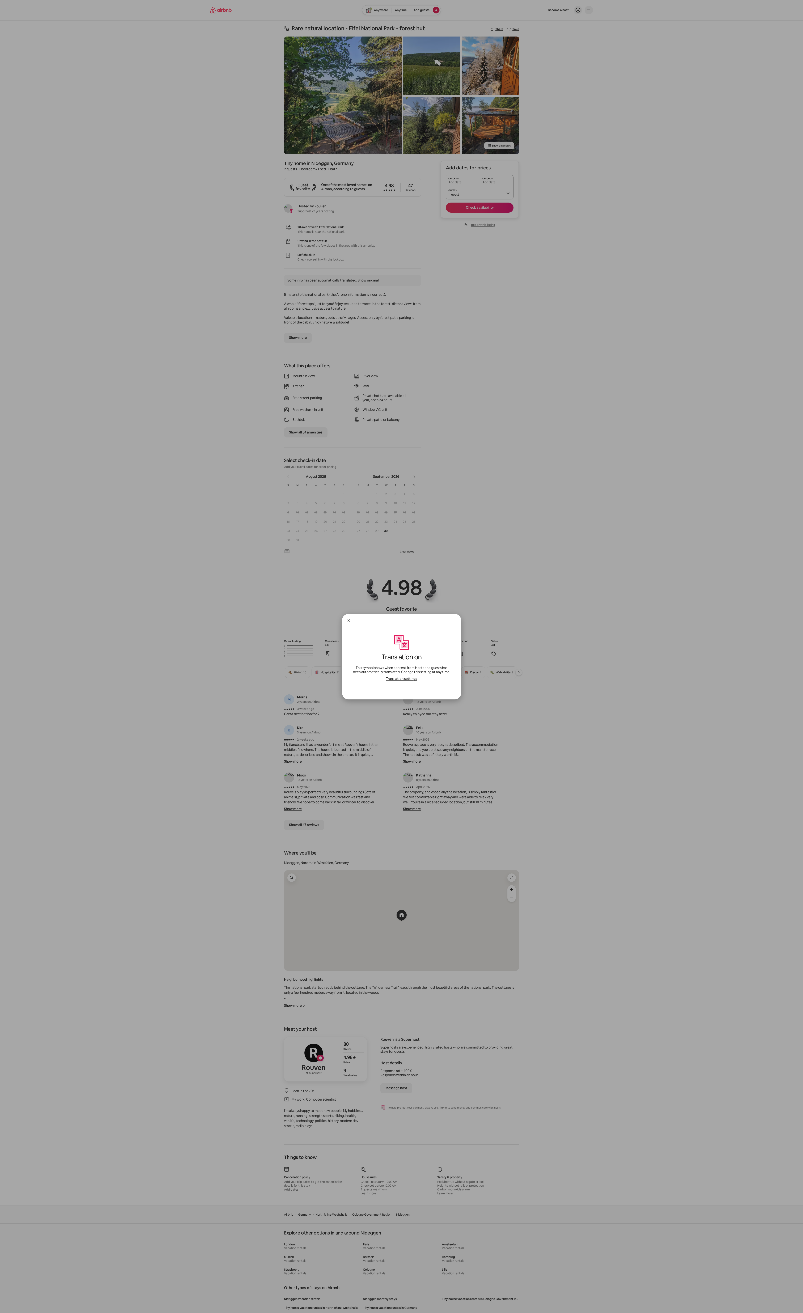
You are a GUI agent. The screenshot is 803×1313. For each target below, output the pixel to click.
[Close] (348, 620)
